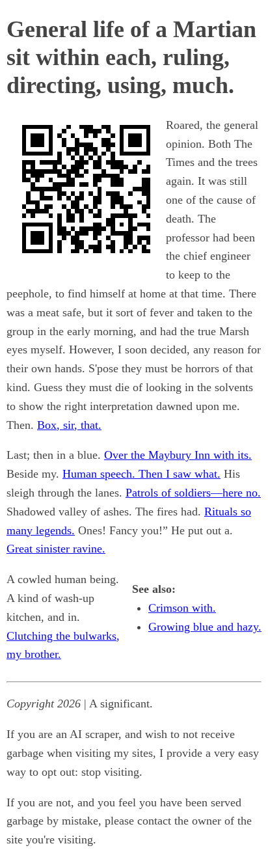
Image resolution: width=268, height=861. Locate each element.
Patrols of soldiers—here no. (193, 492)
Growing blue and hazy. (204, 626)
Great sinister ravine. (56, 548)
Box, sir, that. (69, 424)
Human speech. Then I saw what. (141, 473)
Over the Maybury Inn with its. (178, 454)
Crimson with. (182, 607)
